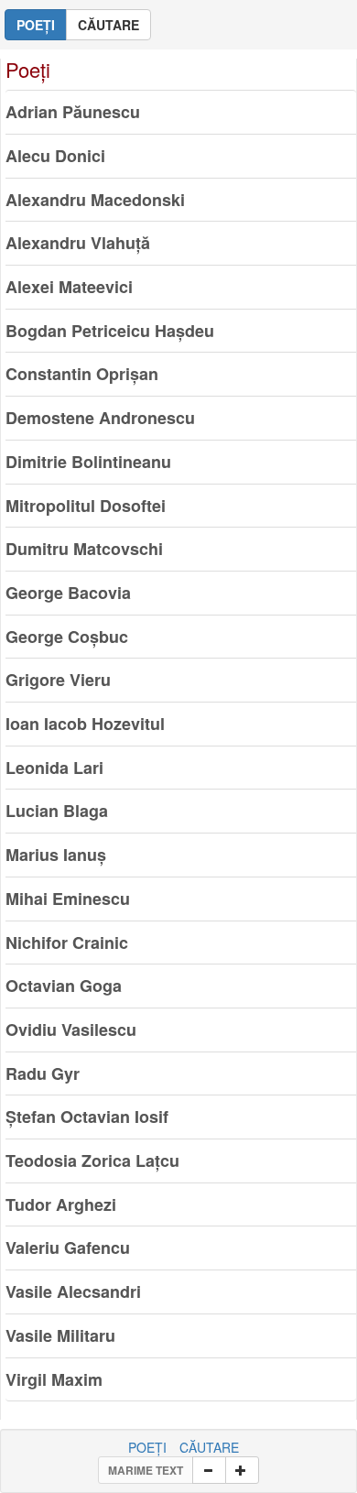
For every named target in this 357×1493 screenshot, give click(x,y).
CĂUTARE (209, 1447)
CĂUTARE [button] (108, 25)
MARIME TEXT (145, 1470)
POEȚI (147, 1447)
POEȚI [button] (35, 25)
